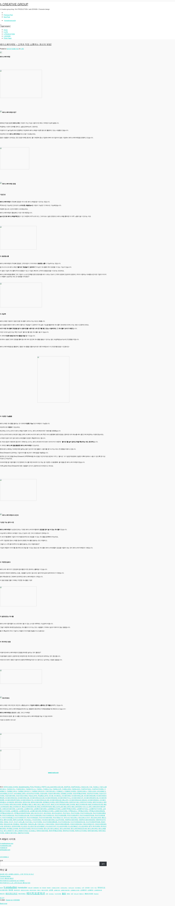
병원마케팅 (18, 802)
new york (30, 887)
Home (6, 30)
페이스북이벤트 (93, 828)
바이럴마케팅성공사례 (37, 798)
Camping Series (5, 876)
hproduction (22, 887)
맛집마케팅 (43, 793)
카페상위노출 (32, 824)
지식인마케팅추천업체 (93, 822)
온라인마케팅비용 (8, 815)
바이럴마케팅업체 (51, 798)
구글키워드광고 (50, 791)
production (36, 887)
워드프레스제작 (96, 817)
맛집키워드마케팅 (22, 796)
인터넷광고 (27, 820)
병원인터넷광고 (98, 802)
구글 (90, 787)
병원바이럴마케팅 (36, 802)
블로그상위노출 (57, 806)
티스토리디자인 (51, 826)
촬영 (64, 893)
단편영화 (87, 887)
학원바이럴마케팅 (42, 831)
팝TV (90, 826)
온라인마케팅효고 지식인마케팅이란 (14, 817)
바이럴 (51, 796)
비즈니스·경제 (87, 806)
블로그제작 (67, 806)
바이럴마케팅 (66, 796)
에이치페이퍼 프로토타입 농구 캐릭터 (12, 881)
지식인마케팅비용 (64, 822)
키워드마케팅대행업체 (62, 824)
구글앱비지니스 (31, 789)
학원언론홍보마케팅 (55, 831)
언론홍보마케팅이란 (6, 813)
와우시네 (67, 817)
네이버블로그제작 (20, 793)
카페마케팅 (23, 824)
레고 (96, 887)
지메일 (6, 822)
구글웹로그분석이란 (37, 791)
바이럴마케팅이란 (77, 798)
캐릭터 (68, 894)
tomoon (44, 887)
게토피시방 (84, 787)
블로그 (30, 804)
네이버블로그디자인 (6, 793)
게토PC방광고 (75, 787)
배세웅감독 (17, 890)
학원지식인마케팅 (81, 831)
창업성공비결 (8, 824)
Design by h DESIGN (13, 900)
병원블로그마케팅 (49, 802)
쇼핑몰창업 (14, 811)
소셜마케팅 (19, 809)
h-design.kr (3, 848)
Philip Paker (8, 38)
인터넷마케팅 (36, 820)
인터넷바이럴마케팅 (48, 820)
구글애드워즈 (20, 789)
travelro (49, 887)
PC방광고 (37, 787)
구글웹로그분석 (12, 791)
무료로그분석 (32, 796)
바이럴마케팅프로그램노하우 (59, 800)
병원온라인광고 (74, 802)
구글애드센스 (11, 789)
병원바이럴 (26, 802)
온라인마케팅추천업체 (86, 815)
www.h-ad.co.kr (53, 773)
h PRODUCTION (9, 34)
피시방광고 (32, 831)
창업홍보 (16, 824)
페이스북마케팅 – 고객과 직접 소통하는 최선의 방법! (26, 44)
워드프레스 (74, 817)
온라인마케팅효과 (32, 817)
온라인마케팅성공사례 (22, 815)
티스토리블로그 (73, 826)
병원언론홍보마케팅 (62, 802)
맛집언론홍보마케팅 (79, 793)
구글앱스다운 (56, 789)
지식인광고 (28, 822)
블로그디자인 (46, 804)
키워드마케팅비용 (76, 824)
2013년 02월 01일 (13, 49)
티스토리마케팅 (62, 826)
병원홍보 (25, 804)
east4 (1, 887)
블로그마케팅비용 (82, 804)
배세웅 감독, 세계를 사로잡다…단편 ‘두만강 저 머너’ (17, 874)
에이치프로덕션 (57, 813)
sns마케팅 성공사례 (56, 787)
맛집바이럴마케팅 (54, 793)
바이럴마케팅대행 (90, 796)
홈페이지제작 (89, 894)
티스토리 (24, 826)
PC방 (32, 787)
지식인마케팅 (37, 822)
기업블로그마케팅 (70, 791)
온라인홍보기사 (58, 817)
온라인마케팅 (75, 813)
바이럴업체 (10, 802)
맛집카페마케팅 (10, 796)
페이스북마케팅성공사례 (79, 828)
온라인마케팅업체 (36, 815)
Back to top (3, 903)
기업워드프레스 (82, 791)
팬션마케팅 (96, 826)
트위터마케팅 (16, 826)
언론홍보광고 (72, 811)
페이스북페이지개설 (21, 831)
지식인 (11, 822)
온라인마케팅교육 (86, 813)
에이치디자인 (38, 813)
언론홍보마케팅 (83, 811)
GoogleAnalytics (24, 787)
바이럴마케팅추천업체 (12, 800)
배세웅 (10, 890)
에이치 (2, 893)
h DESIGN (7, 36)
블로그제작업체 (76, 806)
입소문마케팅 (59, 820)
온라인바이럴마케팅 (45, 817)
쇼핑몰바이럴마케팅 (40, 809)
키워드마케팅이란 (88, 824)
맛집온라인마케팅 (92, 793)
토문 (72, 894)
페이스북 (47, 828)
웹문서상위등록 (18, 820)
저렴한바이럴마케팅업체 (87, 820)
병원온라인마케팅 (86, 802)
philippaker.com (5, 850)
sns (48, 787)
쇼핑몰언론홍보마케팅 (68, 809)
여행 (47, 893)
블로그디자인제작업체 (58, 804)
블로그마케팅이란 (15, 806)
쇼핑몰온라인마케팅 (95, 809)
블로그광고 (37, 804)
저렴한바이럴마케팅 (71, 820)
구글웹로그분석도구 (24, 791)
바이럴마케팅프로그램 (41, 800)
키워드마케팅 (49, 824)
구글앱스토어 (75, 789)
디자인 (92, 887)
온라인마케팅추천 (73, 815)
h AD (22, 49)
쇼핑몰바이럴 (28, 809)
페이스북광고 (54, 828)
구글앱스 (39, 789)
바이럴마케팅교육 (77, 796)
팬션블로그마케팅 (12, 828)
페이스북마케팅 (65, 828)
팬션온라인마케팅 (25, 828)
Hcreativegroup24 (10, 20)
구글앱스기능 (47, 789)
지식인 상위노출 (19, 822)
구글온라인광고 (86, 789)
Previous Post (8, 15)
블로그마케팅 (70, 804)
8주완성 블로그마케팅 (11, 787)
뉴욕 (83, 887)
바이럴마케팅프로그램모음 (78, 800)
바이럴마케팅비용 (11, 798)
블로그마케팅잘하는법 (29, 806)
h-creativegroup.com (6, 843)
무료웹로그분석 (43, 796)
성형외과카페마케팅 (8, 809)
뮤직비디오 (101, 887)
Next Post (7, 17)
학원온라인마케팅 (68, 831)
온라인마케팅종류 (60, 815)
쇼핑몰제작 (83, 890)
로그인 (2, 898)
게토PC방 (67, 787)
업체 (32, 813)
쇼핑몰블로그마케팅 (54, 809)
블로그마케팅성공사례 (95, 804)
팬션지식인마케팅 (37, 828)
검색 (1, 860)
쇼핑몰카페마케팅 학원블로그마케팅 (42, 811)
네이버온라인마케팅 (32, 793)
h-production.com (5, 845)
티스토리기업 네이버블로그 (37, 826)
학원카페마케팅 (93, 831)
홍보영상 (96, 893)
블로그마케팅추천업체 (44, 806)
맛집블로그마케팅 (66, 793)
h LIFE (6, 32)
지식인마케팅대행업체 (50, 822)
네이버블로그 (101, 791)
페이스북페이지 (9, 831)
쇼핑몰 (51, 890)
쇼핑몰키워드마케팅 (60, 811)
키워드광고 (40, 824)
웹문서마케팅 (8, 820)
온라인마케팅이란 (48, 815)
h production (10, 887)
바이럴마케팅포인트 (27, 800)
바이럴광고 (57, 796)
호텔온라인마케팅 (23, 833)
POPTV (44, 787)
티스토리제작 (83, 826)
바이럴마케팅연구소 (64, 798)
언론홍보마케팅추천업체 (22, 813)
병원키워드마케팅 (15, 804)
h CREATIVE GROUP (14, 4)
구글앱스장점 (66, 789)
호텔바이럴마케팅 (11, 833)
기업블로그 (59, 791)
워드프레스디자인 (84, 817)
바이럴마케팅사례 (23, 798)
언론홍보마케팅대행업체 (97, 811)
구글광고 (96, 787)
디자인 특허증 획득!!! (6, 878)
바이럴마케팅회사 (93, 800)
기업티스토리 (92, 791)
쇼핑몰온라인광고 (82, 809)
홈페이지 (81, 893)
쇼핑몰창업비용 (24, 811)
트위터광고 (7, 826)
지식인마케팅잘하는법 (77, 822)
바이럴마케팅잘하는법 (91, 798)
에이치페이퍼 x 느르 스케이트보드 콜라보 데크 (15, 883)
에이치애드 (47, 813)
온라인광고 (66, 813)
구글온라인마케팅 (98, 789)
